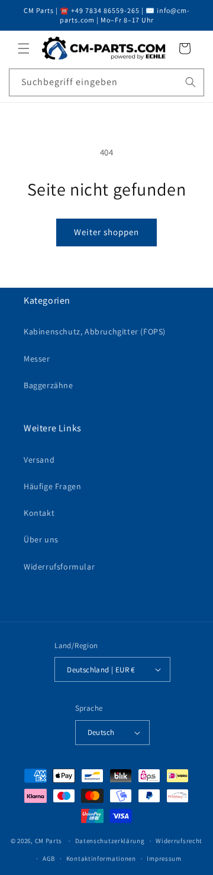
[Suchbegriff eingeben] (191, 82)
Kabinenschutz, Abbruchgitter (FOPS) (95, 331)
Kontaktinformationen (101, 858)
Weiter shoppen (106, 232)
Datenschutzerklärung (110, 841)
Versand (39, 459)
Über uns (41, 539)
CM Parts (49, 841)
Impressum (164, 858)
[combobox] (106, 82)
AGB (49, 858)
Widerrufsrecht (179, 841)
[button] (24, 48)
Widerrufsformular (59, 566)
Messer (37, 358)
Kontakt (39, 513)
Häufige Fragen (52, 486)
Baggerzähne (48, 385)
